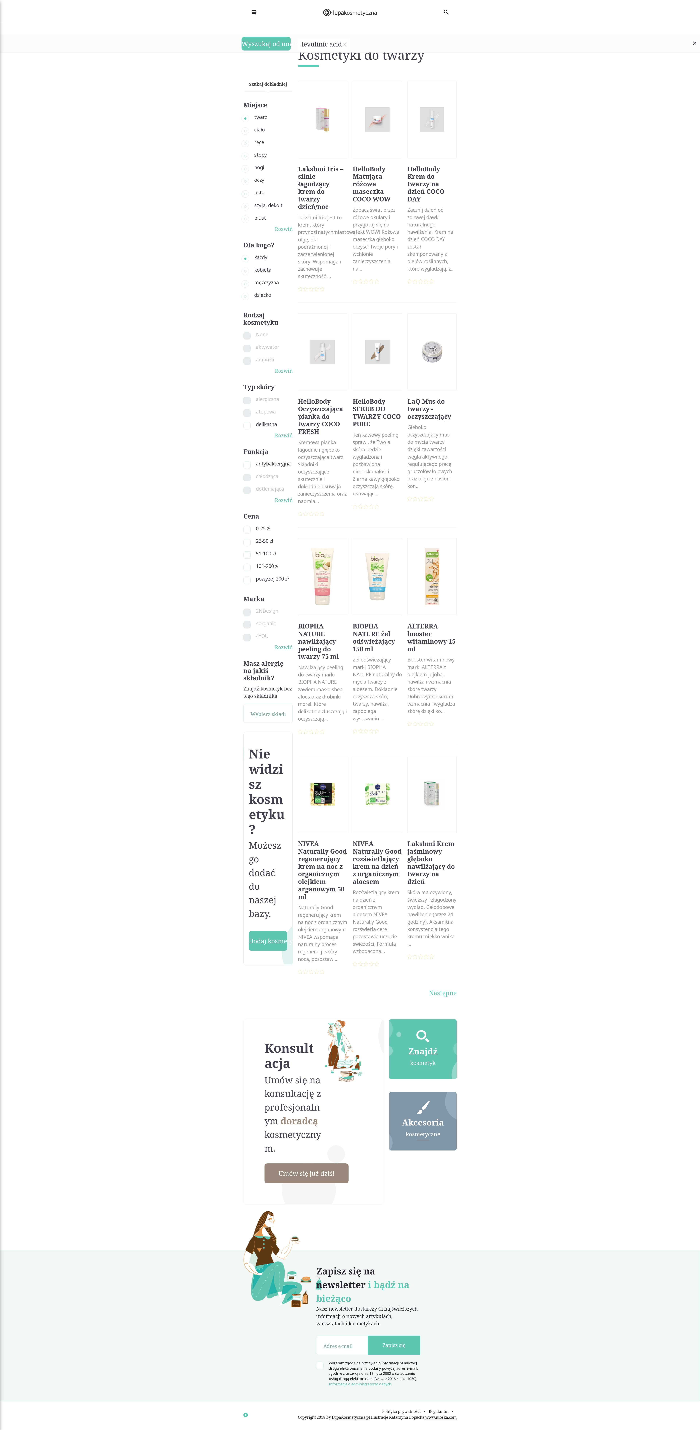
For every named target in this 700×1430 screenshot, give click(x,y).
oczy (259, 179)
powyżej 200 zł (272, 578)
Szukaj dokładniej (268, 84)
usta (259, 192)
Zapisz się (394, 1345)
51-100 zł (266, 553)
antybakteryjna (273, 463)
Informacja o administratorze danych (360, 1384)
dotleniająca (270, 488)
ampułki (265, 359)
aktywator (267, 347)
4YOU (262, 636)
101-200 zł (267, 566)
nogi (259, 167)
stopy (260, 154)
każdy (260, 257)
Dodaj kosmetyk (268, 941)
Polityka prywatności (401, 1411)
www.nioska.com (441, 1417)
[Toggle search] (450, 11)
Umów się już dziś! (307, 1173)
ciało (259, 129)
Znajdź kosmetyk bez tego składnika (267, 692)
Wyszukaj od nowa (266, 43)
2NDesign (267, 610)
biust (260, 217)
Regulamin (439, 1411)
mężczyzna (266, 282)
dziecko (262, 295)
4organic (266, 623)
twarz (260, 117)
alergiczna (267, 399)
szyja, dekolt (268, 205)
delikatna (266, 424)
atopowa (266, 411)
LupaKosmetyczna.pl (351, 1417)
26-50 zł (264, 541)
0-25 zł (263, 528)
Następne (443, 992)
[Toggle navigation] (249, 11)
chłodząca (267, 476)
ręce (259, 142)
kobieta (262, 269)
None (262, 334)
